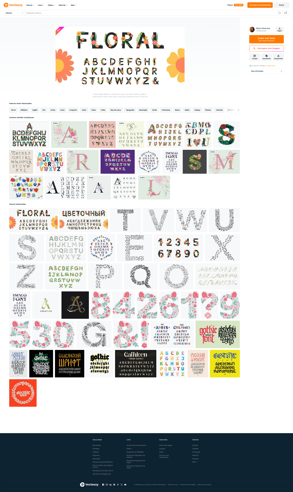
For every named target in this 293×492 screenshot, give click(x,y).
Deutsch (195, 455)
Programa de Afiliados (135, 452)
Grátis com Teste (266, 39)
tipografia (130, 110)
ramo (177, 110)
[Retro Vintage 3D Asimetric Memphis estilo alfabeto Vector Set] (26, 187)
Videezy (96, 452)
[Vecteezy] (13, 5)
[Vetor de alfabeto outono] (118, 162)
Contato (162, 449)
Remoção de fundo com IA (103, 470)
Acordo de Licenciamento (136, 445)
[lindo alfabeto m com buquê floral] (224, 162)
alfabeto (24, 110)
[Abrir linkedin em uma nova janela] (110, 485)
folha (103, 110)
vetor (84, 110)
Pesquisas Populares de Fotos (136, 461)
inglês (34, 110)
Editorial (62, 5)
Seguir (279, 31)
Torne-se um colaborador (164, 456)
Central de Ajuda (165, 445)
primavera (166, 110)
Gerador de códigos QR (102, 474)
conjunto (73, 110)
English (195, 445)
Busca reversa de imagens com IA (103, 466)
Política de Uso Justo (204, 484)
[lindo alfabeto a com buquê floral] (69, 134)
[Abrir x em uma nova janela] (121, 485)
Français (195, 459)
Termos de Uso (173, 484)
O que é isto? (271, 66)
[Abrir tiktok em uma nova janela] (118, 485)
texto (93, 110)
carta (62, 110)
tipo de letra (115, 110)
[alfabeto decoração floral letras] (131, 134)
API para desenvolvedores (103, 462)
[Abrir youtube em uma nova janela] (125, 485)
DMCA (129, 449)
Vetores (29, 5)
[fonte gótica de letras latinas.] (225, 363)
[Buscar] (279, 12)
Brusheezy (97, 445)
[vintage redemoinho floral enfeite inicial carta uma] (75, 305)
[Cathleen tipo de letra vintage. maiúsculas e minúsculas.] (135, 363)
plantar (208, 110)
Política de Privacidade (187, 484)
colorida (219, 110)
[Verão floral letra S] (195, 162)
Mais (73, 5)
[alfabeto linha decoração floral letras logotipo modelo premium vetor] (65, 187)
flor (43, 110)
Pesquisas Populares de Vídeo (136, 467)
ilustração (143, 110)
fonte (53, 110)
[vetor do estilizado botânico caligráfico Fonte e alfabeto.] (217, 276)
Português (196, 452)
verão (154, 110)
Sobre (161, 452)
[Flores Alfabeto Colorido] (164, 134)
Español (195, 449)
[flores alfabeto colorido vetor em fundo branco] (29, 134)
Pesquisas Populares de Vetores (136, 456)
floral (13, 110)
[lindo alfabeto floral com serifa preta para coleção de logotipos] (124, 187)
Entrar (281, 5)
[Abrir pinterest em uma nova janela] (114, 485)
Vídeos (50, 5)
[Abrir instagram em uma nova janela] (107, 485)
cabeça (197, 110)
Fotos (40, 5)
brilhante (231, 110)
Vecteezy (96, 449)
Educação (96, 459)
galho (187, 110)
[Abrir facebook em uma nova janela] (103, 485)
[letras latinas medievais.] (41, 363)
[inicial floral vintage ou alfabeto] (21, 162)
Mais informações (257, 71)
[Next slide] (236, 110)
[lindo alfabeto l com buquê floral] (154, 187)
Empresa (96, 455)
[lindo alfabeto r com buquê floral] (83, 162)
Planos (230, 5)
